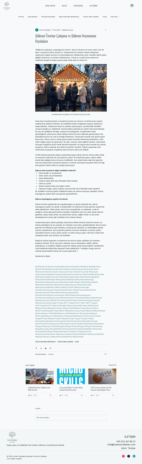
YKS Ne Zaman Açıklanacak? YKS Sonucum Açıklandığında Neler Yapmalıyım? (101, 388)
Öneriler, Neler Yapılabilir (91, 17)
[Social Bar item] (123, 456)
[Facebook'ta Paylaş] (36, 348)
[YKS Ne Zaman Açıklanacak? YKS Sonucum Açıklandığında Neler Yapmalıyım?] (102, 376)
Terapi (105, 17)
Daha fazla (114, 17)
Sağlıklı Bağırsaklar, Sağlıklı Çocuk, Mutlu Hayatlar (39, 388)
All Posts (21, 17)
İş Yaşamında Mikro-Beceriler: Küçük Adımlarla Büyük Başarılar (70, 388)
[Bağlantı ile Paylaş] (50, 348)
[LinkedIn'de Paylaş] (46, 348)
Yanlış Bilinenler (32, 17)
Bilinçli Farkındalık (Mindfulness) (69, 17)
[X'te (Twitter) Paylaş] (41, 348)
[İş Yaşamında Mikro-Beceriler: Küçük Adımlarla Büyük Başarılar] (71, 376)
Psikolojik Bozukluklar (48, 17)
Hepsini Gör (112, 365)
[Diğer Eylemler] (105, 30)
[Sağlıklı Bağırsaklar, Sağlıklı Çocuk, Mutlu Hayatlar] (40, 376)
